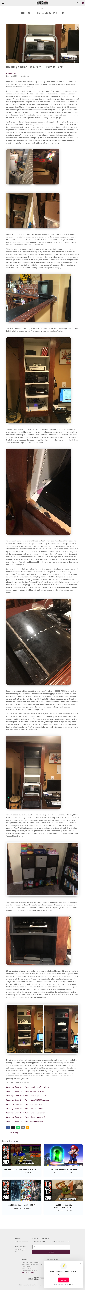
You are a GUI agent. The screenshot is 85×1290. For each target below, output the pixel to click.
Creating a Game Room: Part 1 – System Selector (24, 1121)
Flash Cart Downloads (21, 1242)
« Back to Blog (12, 1133)
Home (42, 9)
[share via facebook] (8, 1127)
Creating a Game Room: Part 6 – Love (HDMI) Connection (28, 1100)
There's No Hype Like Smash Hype (63, 1169)
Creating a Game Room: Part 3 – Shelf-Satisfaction (25, 1113)
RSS (16, 1252)
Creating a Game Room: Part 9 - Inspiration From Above (27, 1087)
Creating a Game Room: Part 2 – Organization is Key (26, 1117)
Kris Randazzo (11, 73)
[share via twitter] (13, 1127)
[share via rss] (27, 1127)
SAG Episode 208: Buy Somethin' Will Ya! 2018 (63, 1206)
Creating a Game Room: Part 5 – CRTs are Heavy (24, 1104)
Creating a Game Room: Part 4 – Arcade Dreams (24, 1108)
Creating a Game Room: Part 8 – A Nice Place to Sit (25, 1091)
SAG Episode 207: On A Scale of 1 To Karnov (21, 1169)
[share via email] (23, 1127)
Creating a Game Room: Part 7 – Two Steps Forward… (26, 1095)
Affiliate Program (20, 1250)
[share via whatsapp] (18, 1127)
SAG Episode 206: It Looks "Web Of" (21, 1204)
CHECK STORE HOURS (28, 1272)
